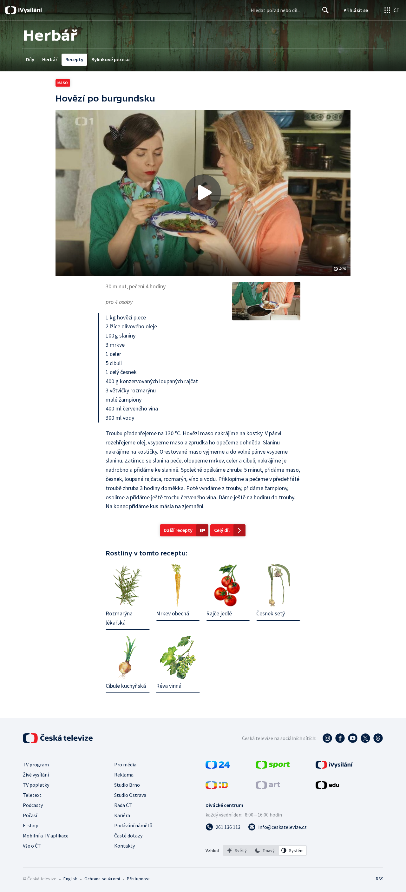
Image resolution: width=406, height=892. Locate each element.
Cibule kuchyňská (126, 685)
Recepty (74, 59)
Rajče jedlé (219, 613)
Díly (30, 59)
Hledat (325, 10)
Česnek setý (270, 613)
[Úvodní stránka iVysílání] (29, 10)
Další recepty (178, 530)
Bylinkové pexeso (110, 59)
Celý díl (222, 530)
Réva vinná (168, 685)
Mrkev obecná (172, 613)
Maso (62, 82)
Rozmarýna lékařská (119, 618)
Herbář (49, 59)
